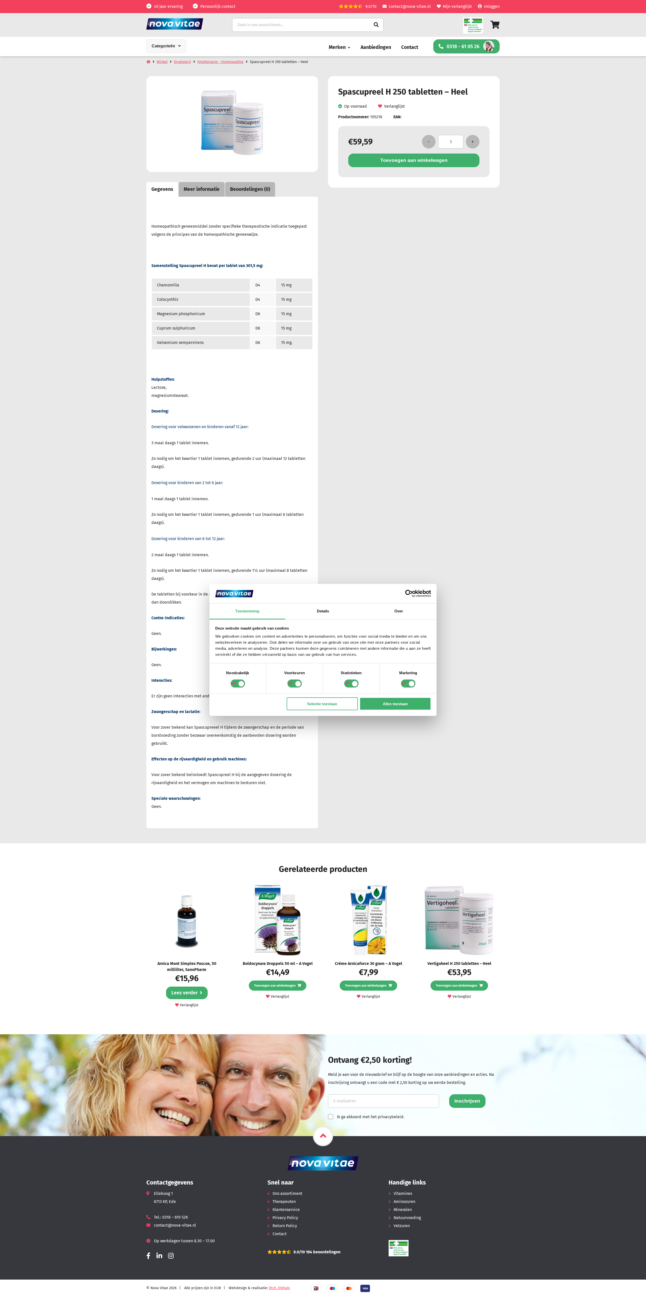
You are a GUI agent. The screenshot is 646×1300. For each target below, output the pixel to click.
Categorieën (163, 46)
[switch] (294, 683)
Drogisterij (182, 62)
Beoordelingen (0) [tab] (250, 189)
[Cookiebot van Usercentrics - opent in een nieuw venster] (409, 593)
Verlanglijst (394, 106)
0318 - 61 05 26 (463, 46)
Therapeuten (284, 1201)
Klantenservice (286, 1209)
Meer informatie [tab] (202, 189)
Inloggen (492, 6)
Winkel (162, 62)
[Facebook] (148, 1256)
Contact (409, 47)
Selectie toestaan (322, 703)
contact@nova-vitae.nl (410, 6)
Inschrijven (467, 1101)
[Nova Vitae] (181, 23)
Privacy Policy (285, 1217)
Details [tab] (323, 611)
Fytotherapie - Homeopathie (220, 62)
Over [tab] (398, 611)
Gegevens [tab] (162, 189)
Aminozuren (404, 1201)
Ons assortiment (287, 1193)
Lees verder (184, 993)
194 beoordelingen (322, 1252)
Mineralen (403, 1209)
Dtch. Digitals (279, 1288)
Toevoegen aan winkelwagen (414, 160)
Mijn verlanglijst (457, 6)
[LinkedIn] (159, 1256)
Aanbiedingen (376, 47)
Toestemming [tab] (247, 611)
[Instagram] (171, 1256)
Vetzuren (402, 1225)
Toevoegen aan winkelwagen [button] (274, 985)
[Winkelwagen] (495, 25)
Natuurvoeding (407, 1217)
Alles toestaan (395, 703)
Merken (337, 47)
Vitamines (403, 1193)
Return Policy (285, 1225)
